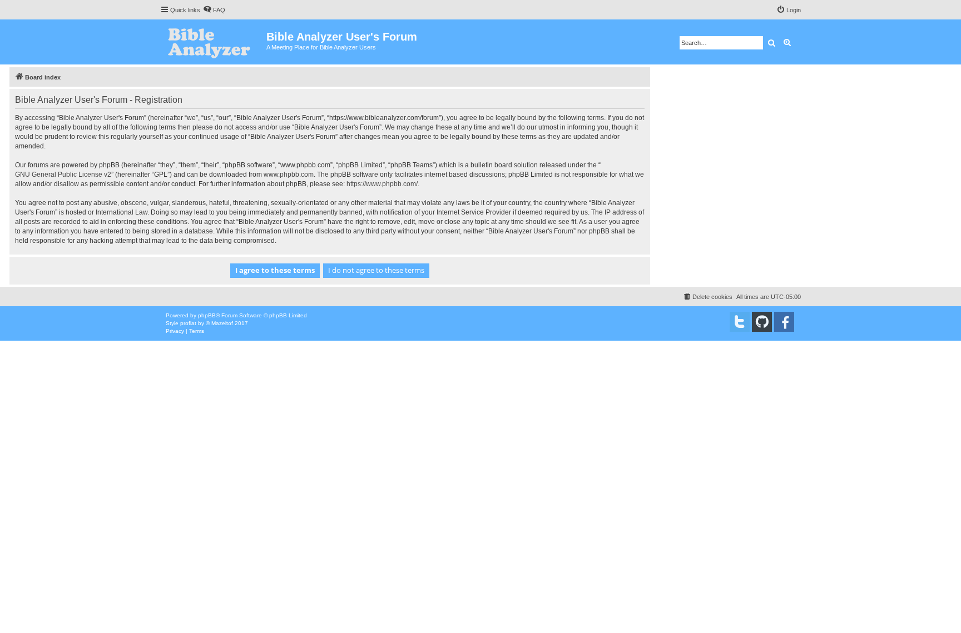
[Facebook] (784, 322)
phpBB (207, 315)
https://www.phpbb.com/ (382, 184)
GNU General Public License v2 (63, 174)
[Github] (762, 322)
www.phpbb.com (289, 174)
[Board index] (213, 42)
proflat (188, 323)
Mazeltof (222, 323)
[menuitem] (214, 10)
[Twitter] (740, 322)
